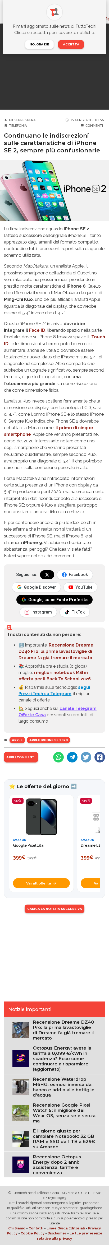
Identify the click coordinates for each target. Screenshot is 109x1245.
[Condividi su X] (86, 757)
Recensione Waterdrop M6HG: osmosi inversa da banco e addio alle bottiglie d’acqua (63, 1087)
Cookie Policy (32, 1233)
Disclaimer (57, 1233)
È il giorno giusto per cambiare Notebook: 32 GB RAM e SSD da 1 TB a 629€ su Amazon (64, 1138)
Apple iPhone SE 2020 (48, 740)
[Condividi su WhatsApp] (58, 757)
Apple (17, 740)
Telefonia (18, 126)
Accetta (71, 44)
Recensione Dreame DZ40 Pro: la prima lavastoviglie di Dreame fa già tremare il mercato (56, 651)
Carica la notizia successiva (54, 909)
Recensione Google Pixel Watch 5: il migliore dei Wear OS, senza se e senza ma (64, 1113)
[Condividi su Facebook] (99, 757)
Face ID (37, 330)
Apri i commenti (20, 757)
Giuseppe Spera (22, 120)
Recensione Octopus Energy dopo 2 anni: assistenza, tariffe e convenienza (57, 1164)
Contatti (36, 1228)
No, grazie (39, 44)
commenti (94, 126)
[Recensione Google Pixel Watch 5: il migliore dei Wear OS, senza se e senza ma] (20, 1112)
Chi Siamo (16, 1228)
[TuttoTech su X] (47, 574)
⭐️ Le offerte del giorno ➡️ (43, 786)
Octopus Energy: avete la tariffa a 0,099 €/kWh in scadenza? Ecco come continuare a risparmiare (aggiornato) (62, 1058)
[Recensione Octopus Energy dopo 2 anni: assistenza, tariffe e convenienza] (20, 1164)
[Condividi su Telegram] (72, 757)
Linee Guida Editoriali (66, 1228)
